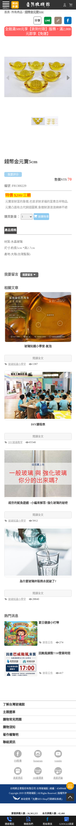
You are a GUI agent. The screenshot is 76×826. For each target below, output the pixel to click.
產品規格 (10, 230)
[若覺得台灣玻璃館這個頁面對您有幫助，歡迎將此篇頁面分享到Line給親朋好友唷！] (48, 20)
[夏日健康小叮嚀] (20, 633)
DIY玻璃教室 (16, 442)
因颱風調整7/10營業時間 (54, 653)
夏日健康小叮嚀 (49, 622)
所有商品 (16, 12)
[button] (68, 77)
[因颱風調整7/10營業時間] (20, 664)
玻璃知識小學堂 (17, 364)
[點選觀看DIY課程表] (70, 789)
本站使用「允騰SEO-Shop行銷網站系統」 (42, 799)
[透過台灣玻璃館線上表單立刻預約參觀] (15, 5)
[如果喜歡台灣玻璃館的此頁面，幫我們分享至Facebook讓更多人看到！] (68, 20)
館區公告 (48, 642)
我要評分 (13, 174)
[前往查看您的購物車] (70, 5)
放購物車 (43, 216)
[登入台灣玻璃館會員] (64, 5)
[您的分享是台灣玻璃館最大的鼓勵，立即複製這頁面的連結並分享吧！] (58, 20)
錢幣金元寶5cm (34, 12)
